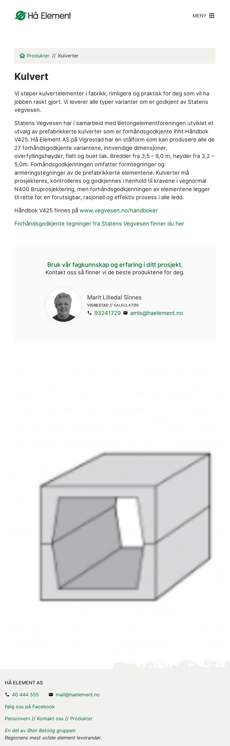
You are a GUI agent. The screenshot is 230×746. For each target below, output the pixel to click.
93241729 (107, 313)
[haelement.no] (42, 15)
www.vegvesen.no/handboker (119, 210)
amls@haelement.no (156, 313)
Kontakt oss (50, 718)
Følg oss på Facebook (30, 707)
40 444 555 (25, 695)
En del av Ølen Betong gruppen (40, 730)
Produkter (38, 56)
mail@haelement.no (78, 695)
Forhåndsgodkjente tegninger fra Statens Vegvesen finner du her (99, 223)
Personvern (17, 718)
